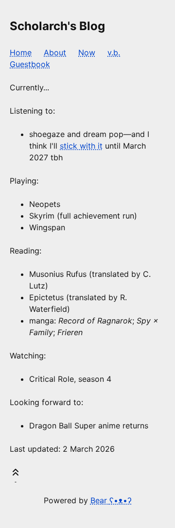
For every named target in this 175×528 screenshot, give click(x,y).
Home (21, 52)
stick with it (81, 146)
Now (86, 52)
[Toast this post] (15, 474)
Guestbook (30, 64)
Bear (111, 500)
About (55, 52)
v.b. (113, 52)
